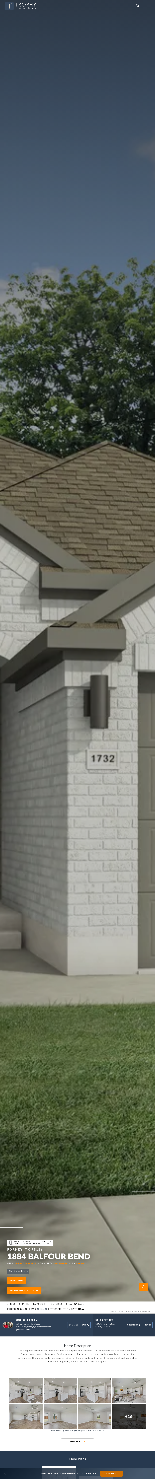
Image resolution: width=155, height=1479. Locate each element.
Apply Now (16, 1280)
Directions (132, 1325)
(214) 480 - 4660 (23, 1329)
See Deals (111, 1473)
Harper (80, 1263)
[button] (18, 1271)
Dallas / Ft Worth (25, 1263)
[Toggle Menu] (145, 6)
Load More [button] (76, 1441)
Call (84, 1325)
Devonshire (60, 1263)
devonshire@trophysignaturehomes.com (33, 1326)
